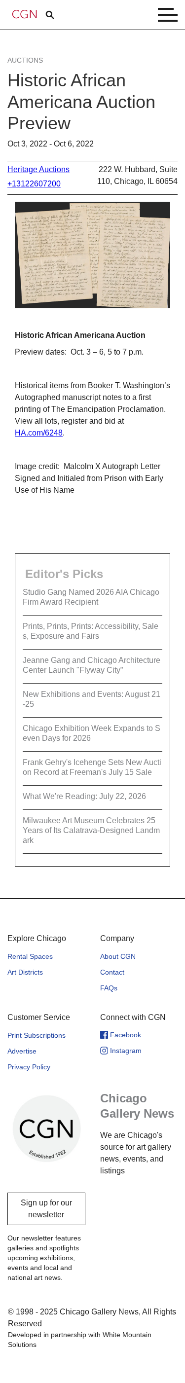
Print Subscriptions (36, 1035)
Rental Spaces (30, 956)
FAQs (108, 987)
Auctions (25, 60)
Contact (112, 972)
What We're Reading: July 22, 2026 (84, 796)
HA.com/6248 (39, 433)
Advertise (22, 1051)
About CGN (118, 956)
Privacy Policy (28, 1066)
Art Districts (25, 972)
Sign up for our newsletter (46, 1209)
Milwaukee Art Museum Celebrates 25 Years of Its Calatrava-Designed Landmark (91, 830)
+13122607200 (34, 184)
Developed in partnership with (79, 1339)
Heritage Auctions (38, 169)
